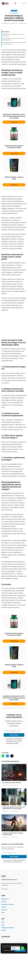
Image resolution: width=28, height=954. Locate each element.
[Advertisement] (14, 324)
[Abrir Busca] (23, 3)
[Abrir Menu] (15, 3)
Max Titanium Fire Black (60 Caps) (12, 782)
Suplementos (14, 10)
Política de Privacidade (7, 950)
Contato (3, 930)
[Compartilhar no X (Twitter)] (11, 756)
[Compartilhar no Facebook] (7, 756)
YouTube (3, 907)
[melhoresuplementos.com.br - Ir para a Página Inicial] (5, 3)
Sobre (3, 925)
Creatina (3, 901)
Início (10, 13)
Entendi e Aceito (20, 950)
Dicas (3, 912)
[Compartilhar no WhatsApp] (3, 756)
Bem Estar (4, 909)
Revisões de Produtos (7, 904)
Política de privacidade (7, 927)
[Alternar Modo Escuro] (25, 3)
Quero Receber (14, 735)
